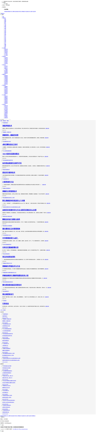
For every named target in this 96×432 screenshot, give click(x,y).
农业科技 (6, 63)
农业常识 (6, 62)
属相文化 (6, 68)
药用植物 (6, 112)
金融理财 (6, 86)
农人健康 (12, 11)
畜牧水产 (6, 114)
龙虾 (5, 33)
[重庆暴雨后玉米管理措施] (49, 225)
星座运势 (6, 73)
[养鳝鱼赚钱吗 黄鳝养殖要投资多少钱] (49, 272)
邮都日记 (33, 415)
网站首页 (6, 11)
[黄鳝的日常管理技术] (49, 188)
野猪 (5, 28)
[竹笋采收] (49, 300)
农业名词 (6, 106)
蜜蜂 (5, 21)
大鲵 (5, 25)
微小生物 (6, 109)
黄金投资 (6, 92)
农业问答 (6, 57)
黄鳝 (5, 44)
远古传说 (6, 108)
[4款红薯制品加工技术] (49, 141)
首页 (3, 16)
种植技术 (23, 11)
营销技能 (6, 102)
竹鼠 (5, 27)
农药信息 (6, 82)
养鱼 (5, 39)
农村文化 (20, 11)
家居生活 (6, 50)
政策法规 (6, 117)
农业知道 (16, 11)
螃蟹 (5, 26)
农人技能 (30, 11)
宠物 (5, 31)
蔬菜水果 (6, 105)
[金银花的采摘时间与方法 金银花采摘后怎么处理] (49, 207)
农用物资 (6, 110)
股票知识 (6, 87)
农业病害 (6, 111)
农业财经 (27, 11)
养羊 (5, 37)
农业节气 (6, 67)
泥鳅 (5, 45)
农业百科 (34, 11)
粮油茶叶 (6, 115)
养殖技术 (9, 11)
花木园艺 (6, 116)
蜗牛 (5, 22)
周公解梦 (6, 70)
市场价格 (6, 58)
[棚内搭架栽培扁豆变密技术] (49, 281)
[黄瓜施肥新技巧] (49, 291)
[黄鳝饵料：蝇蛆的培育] (49, 132)
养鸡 (5, 38)
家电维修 (6, 98)
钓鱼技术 (6, 103)
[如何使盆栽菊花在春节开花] (49, 160)
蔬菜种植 (6, 76)
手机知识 (6, 100)
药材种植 (6, 80)
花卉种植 (6, 79)
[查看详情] (47, 128)
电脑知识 (6, 97)
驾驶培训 (6, 99)
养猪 (5, 34)
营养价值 (6, 49)
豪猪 (5, 20)
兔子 (5, 43)
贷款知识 (6, 93)
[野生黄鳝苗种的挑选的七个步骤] (49, 197)
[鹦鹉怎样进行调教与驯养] (49, 216)
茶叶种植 (6, 81)
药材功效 (6, 51)
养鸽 (5, 23)
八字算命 (6, 69)
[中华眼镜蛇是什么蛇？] (49, 235)
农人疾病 (6, 55)
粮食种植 (6, 75)
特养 (5, 19)
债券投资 (6, 91)
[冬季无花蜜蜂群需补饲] (49, 244)
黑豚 (5, 32)
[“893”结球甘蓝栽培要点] (49, 150)
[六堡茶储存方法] (49, 179)
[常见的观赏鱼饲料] (49, 253)
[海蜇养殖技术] (49, 122)
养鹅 (5, 40)
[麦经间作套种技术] (49, 169)
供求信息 (6, 61)
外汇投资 (6, 88)
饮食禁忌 (6, 52)
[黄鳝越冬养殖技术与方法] (49, 263)
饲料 (5, 46)
